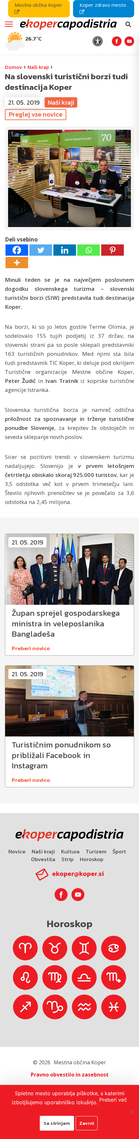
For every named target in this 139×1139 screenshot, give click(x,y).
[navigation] (69, 27)
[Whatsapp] (88, 250)
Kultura (70, 851)
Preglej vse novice (35, 114)
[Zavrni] (131, 1112)
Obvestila (43, 859)
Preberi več (113, 1099)
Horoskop (91, 859)
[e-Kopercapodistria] (67, 24)
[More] (16, 262)
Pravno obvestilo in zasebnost (70, 1074)
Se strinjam (57, 1123)
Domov (13, 67)
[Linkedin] (64, 250)
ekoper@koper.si (78, 873)
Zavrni (86, 1123)
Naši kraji (38, 67)
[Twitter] (40, 250)
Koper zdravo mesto (103, 5)
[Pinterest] (112, 250)
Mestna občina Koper (38, 5)
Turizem (96, 851)
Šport (119, 851)
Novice (17, 851)
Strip (67, 859)
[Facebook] (16, 250)
